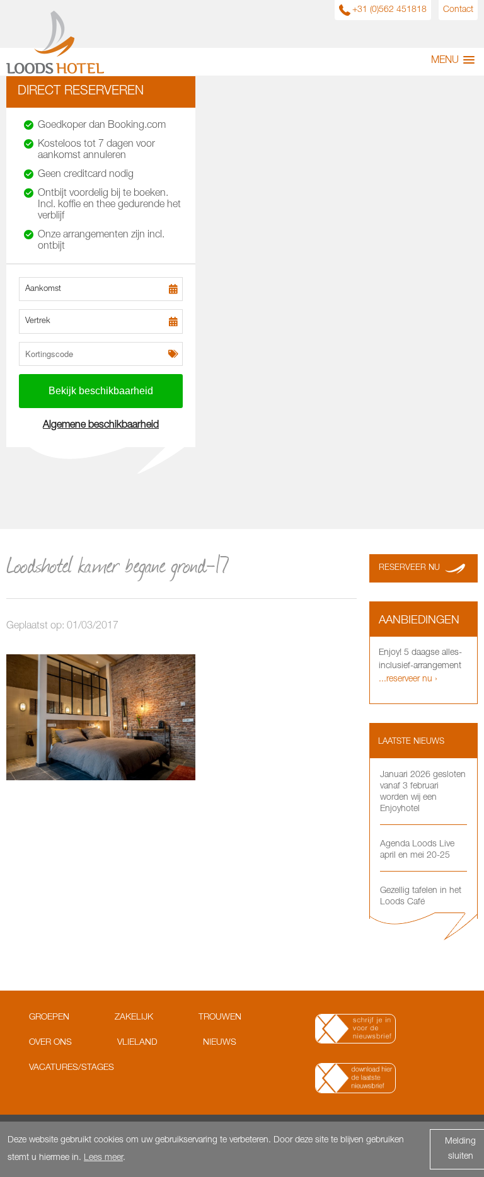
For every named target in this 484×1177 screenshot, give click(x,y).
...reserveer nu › (408, 679)
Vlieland (137, 1042)
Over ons (50, 1042)
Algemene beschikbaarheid (101, 426)
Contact (458, 10)
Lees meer (103, 1158)
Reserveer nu (409, 568)
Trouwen (220, 1017)
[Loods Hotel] (55, 72)
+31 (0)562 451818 (389, 10)
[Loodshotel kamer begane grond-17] (100, 778)
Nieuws (219, 1042)
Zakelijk (134, 1017)
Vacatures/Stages (71, 1068)
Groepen (49, 1017)
